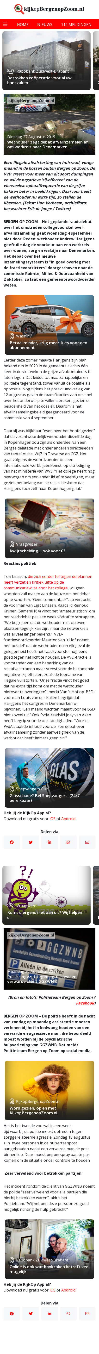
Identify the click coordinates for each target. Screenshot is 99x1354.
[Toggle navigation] (5, 24)
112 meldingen (76, 24)
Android (68, 818)
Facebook (12, 842)
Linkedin (49, 842)
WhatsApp (68, 842)
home (23, 24)
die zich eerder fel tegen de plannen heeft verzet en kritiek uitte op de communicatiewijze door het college (48, 582)
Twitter (30, 842)
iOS (53, 818)
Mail (87, 842)
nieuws (44, 24)
